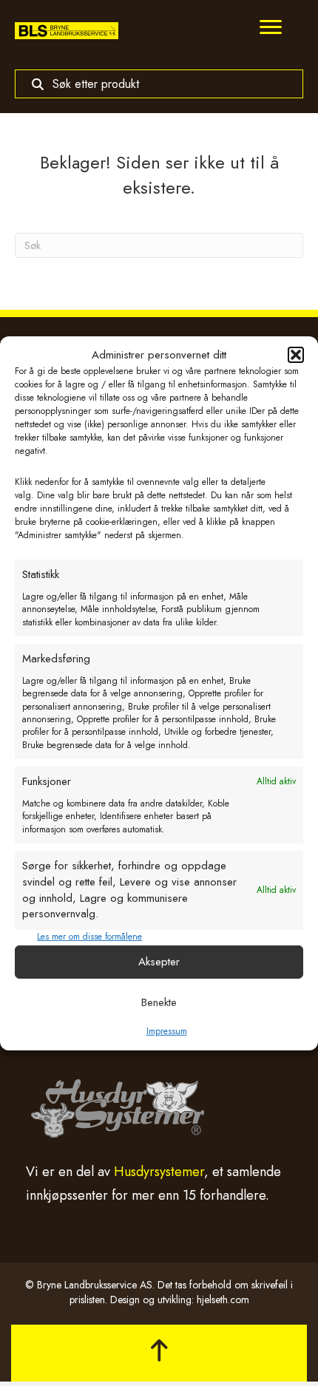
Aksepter (159, 962)
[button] (295, 354)
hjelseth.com (223, 1299)
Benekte (159, 1002)
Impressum (166, 1030)
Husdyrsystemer (159, 1171)
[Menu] (271, 27)
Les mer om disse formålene (89, 937)
